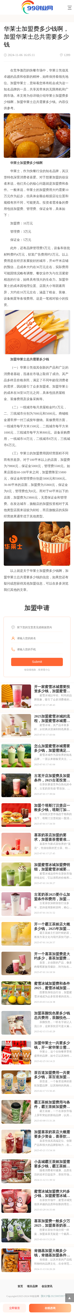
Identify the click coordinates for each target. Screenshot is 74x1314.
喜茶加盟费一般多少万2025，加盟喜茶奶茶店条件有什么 (52, 1223)
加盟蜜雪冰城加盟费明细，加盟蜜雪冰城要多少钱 (52, 867)
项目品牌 (32, 1286)
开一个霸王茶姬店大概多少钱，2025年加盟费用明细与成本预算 (52, 926)
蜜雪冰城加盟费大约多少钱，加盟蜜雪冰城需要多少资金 (52, 1193)
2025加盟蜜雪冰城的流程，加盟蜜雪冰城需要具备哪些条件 (52, 718)
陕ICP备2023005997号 (54, 1296)
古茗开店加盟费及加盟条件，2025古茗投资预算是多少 (52, 778)
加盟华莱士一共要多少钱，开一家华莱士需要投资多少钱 (52, 1045)
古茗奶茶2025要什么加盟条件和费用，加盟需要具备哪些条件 (52, 896)
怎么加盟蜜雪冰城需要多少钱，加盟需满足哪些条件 (52, 748)
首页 (20, 1286)
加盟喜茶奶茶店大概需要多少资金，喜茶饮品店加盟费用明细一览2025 (52, 1134)
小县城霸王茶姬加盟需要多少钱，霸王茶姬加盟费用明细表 (52, 1164)
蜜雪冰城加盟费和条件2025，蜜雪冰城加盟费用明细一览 (52, 985)
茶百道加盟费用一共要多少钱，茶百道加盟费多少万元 (52, 1075)
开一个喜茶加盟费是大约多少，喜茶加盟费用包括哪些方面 (52, 956)
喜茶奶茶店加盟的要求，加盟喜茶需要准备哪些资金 (52, 837)
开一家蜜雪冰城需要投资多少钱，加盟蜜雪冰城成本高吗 (52, 689)
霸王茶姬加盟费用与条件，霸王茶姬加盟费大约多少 (52, 1104)
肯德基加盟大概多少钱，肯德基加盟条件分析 (52, 1253)
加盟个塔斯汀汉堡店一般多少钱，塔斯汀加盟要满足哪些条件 (52, 807)
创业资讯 (47, 1286)
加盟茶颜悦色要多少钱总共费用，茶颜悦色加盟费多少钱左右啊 (52, 1015)
